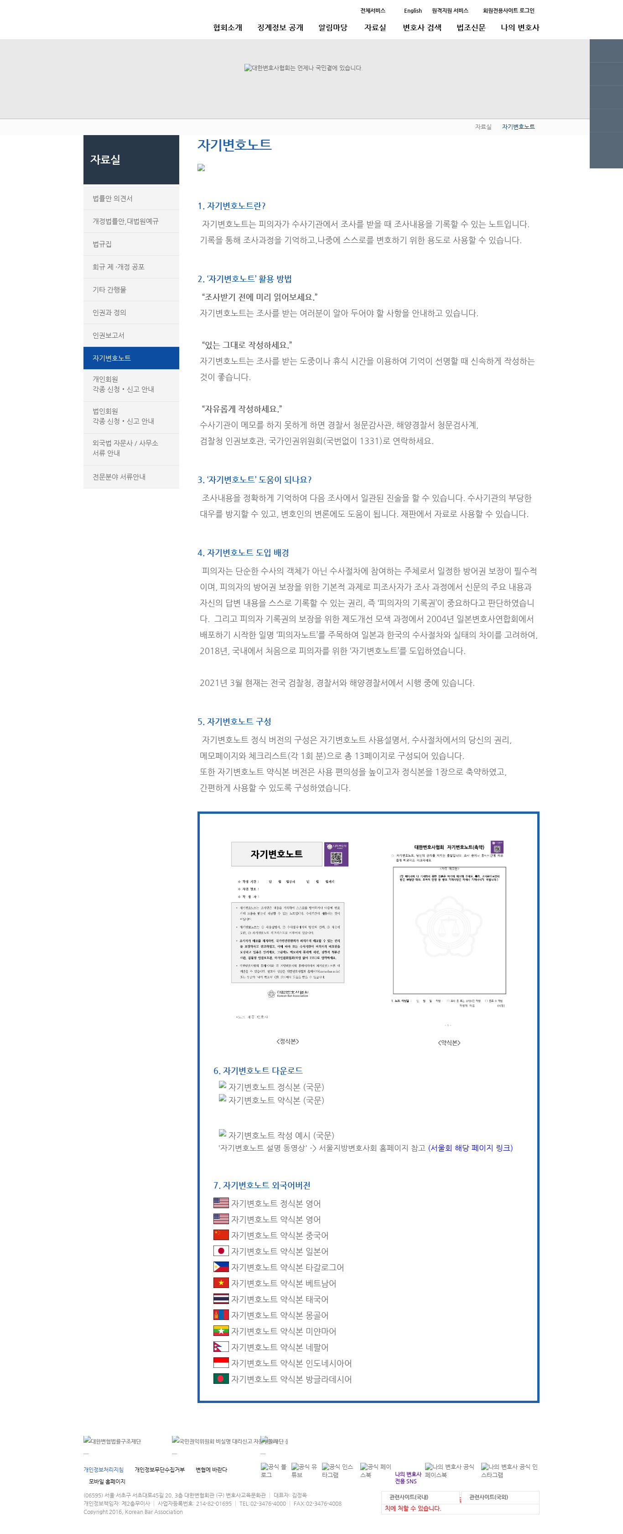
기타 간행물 (109, 289)
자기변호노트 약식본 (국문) (275, 1100)
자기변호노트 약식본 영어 (275, 1219)
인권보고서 (109, 335)
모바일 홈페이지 (107, 1481)
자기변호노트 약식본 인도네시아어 (290, 1363)
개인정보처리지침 (103, 1469)
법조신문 (471, 27)
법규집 (102, 244)
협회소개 (227, 27)
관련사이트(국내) (408, 1497)
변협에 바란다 (211, 1469)
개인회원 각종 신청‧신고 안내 (123, 384)
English (413, 10)
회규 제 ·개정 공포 (119, 267)
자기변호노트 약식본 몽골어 (279, 1315)
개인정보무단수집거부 (160, 1469)
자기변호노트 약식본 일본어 (279, 1251)
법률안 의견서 (113, 198)
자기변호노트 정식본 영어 (275, 1203)
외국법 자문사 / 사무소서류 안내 (125, 448)
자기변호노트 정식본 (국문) (275, 1087)
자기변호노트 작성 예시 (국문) (280, 1135)
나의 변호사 (520, 27)
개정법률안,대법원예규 (126, 221)
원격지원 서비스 (450, 10)
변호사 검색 (422, 27)
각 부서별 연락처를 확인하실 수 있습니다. (477, 1442)
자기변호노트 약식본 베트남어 (283, 1283)
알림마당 (333, 27)
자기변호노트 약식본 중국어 (279, 1235)
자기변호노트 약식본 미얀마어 (283, 1331)
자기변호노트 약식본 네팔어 (279, 1347)
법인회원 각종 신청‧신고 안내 (123, 416)
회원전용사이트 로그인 (509, 10)
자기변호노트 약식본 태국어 (279, 1299)
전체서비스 (372, 10)
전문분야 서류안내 (119, 477)
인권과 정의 (109, 312)
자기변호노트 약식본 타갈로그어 (286, 1267)
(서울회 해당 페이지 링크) (470, 1147)
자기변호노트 (112, 358)
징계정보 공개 (280, 27)
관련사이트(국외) (488, 1497)
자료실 (375, 27)
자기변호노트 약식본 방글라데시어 (290, 1379)
